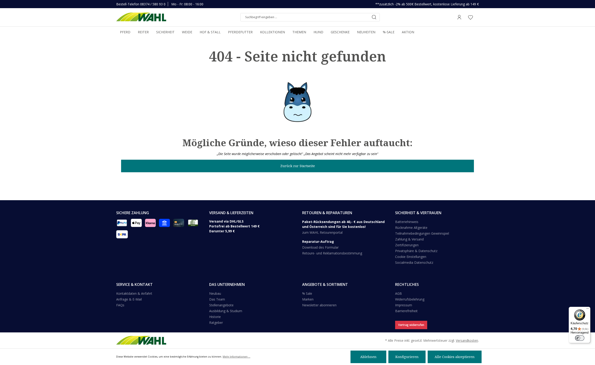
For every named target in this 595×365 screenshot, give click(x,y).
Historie (215, 316)
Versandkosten (467, 340)
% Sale (307, 293)
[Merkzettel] (470, 17)
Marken (308, 299)
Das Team (217, 299)
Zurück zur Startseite (297, 166)
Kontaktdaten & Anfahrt (134, 293)
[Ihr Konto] (459, 17)
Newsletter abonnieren (319, 305)
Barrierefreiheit (406, 311)
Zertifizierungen (407, 245)
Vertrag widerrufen (411, 325)
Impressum (403, 305)
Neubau (215, 293)
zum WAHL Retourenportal (322, 232)
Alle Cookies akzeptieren (455, 357)
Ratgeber (216, 322)
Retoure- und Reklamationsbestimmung (332, 253)
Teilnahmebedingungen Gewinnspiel (422, 233)
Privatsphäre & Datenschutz (416, 251)
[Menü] (587, 309)
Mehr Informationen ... (236, 356)
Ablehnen (368, 357)
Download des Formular (320, 247)
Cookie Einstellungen (410, 256)
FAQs (120, 305)
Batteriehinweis (406, 222)
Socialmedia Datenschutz (414, 262)
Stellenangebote (221, 305)
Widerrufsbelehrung (409, 299)
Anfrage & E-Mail (129, 299)
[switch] (579, 338)
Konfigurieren (407, 357)
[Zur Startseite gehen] (141, 17)
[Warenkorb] (477, 17)
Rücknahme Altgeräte (411, 227)
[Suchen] (374, 17)
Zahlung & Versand (409, 239)
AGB (398, 293)
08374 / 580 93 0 (152, 4)
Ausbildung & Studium (225, 311)
